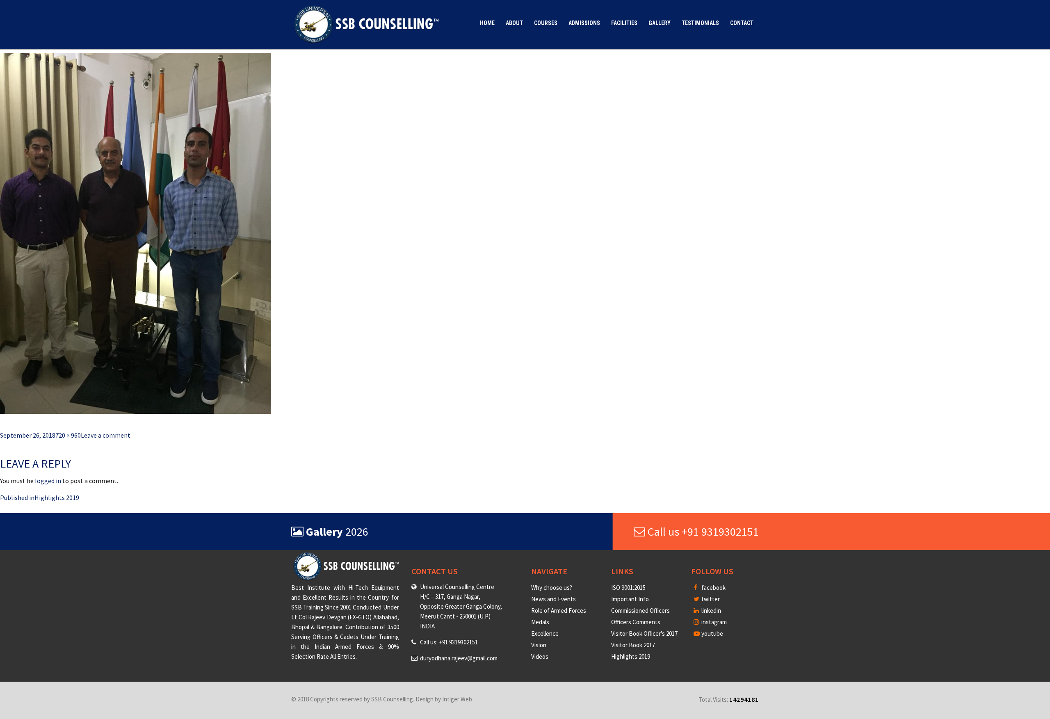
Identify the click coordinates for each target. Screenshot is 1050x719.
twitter (710, 599)
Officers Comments (635, 622)
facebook (713, 587)
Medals (540, 622)
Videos (539, 656)
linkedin (710, 610)
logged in (48, 481)
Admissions (584, 23)
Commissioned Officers (640, 610)
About (514, 23)
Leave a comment (105, 435)
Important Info (630, 599)
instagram (713, 622)
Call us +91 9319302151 (702, 531)
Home (487, 23)
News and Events (553, 599)
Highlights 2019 (630, 656)
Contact (741, 23)
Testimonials (700, 23)
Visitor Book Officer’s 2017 (644, 633)
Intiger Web (457, 699)
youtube (711, 633)
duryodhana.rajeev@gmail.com (459, 658)
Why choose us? (551, 587)
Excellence (545, 633)
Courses (545, 23)
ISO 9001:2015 (628, 587)
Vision (538, 645)
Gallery (659, 23)
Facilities (624, 23)
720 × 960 (68, 435)
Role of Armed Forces (558, 610)
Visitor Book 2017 (633, 645)
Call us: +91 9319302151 (449, 642)
